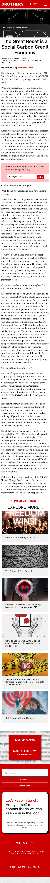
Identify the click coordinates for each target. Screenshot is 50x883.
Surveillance (36, 60)
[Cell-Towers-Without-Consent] (25, 692)
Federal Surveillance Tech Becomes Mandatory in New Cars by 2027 (23, 605)
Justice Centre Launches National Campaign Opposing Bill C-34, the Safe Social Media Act (24, 682)
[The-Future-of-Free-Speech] (25, 545)
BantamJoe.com (25, 67)
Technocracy (6, 62)
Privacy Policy (33, 867)
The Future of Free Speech (18, 571)
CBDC (29, 60)
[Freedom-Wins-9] (25, 512)
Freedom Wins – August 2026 (20, 537)
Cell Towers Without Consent (20, 718)
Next (33, 500)
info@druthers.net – (26, 851)
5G (7, 60)
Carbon (23, 60)
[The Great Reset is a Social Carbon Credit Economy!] (25, 10)
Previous (20, 500)
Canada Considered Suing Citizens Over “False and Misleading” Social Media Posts (22, 643)
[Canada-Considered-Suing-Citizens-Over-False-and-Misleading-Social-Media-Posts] (25, 615)
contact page (16, 854)
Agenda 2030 (14, 60)
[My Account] (31, 4)
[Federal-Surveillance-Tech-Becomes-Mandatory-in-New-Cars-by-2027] (25, 579)
